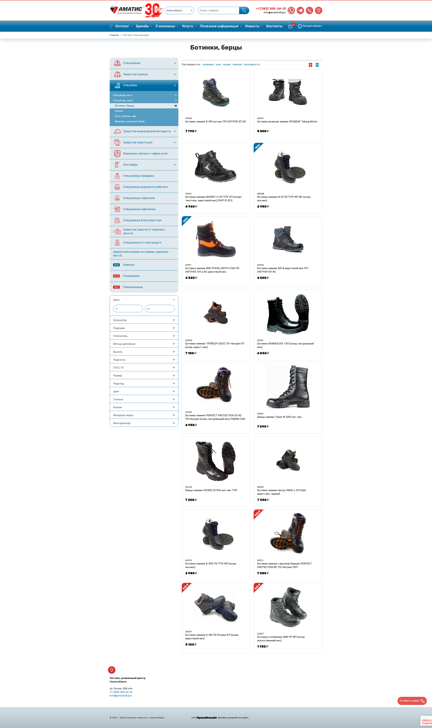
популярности (252, 64)
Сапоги (119, 110)
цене (218, 64)
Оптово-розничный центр (127, 680)
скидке (227, 64)
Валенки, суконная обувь (130, 121)
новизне (237, 64)
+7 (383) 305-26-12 (271, 8)
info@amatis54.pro (275, 12)
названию (208, 64)
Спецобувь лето (122, 95)
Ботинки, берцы (124, 105)
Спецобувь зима (123, 100)
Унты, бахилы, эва (125, 116)
